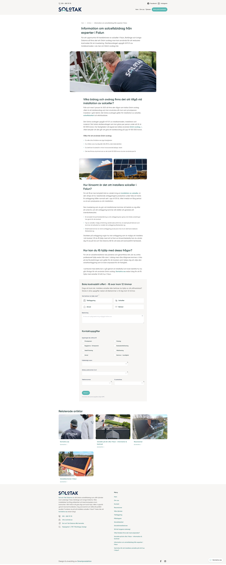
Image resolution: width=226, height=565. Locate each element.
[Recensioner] (150, 426)
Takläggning (118, 515)
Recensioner (138, 442)
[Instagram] (165, 561)
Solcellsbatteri (118, 522)
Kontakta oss (64, 442)
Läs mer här (63, 444)
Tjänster (148, 9)
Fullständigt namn (87, 360)
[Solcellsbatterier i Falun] (76, 464)
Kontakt (116, 504)
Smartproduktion (84, 561)
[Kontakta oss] (76, 426)
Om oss (142, 9)
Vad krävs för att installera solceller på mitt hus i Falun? (129, 549)
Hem (137, 9)
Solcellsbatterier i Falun (68, 479)
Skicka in (85, 393)
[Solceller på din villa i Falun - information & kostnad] (113, 426)
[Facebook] (161, 561)
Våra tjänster (118, 511)
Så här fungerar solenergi (122, 529)
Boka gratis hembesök (159, 9)
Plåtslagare (117, 518)
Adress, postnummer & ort (89, 370)
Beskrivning (85, 313)
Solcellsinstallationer (121, 525)
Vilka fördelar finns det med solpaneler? (127, 533)
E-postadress (118, 379)
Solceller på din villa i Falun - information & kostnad (128, 538)
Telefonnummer (86, 379)
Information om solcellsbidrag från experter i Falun (128, 543)
